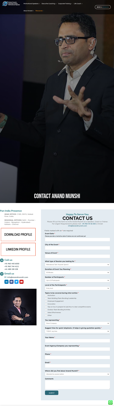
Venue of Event (51, 253)
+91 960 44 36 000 (89, 224)
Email (47, 362)
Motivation (51, 295)
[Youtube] (21, 282)
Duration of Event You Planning (58, 269)
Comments (49, 379)
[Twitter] (16, 282)
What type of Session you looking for (60, 261)
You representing (52, 320)
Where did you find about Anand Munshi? (62, 371)
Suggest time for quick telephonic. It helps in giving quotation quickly (73, 328)
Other (50, 315)
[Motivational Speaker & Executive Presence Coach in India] (11, 3)
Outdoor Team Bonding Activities (59, 310)
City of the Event (52, 245)
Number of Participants (55, 277)
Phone (48, 354)
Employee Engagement (56, 301)
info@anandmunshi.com (77, 226)
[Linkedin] (6, 282)
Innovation (51, 304)
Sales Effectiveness (54, 312)
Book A (103, 7)
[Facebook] (11, 282)
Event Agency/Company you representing (62, 346)
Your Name (50, 337)
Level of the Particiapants (56, 285)
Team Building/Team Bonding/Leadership (62, 298)
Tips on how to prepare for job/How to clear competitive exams (69, 307)
